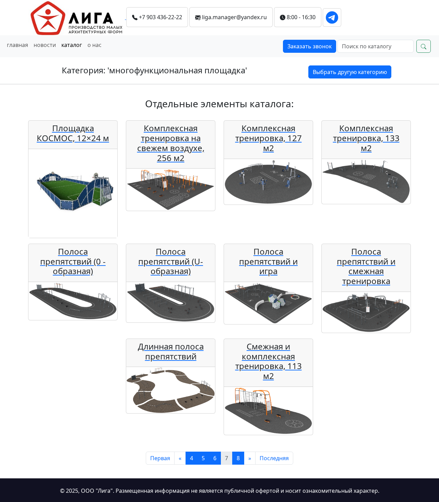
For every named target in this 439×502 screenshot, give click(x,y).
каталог (71, 45)
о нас (94, 45)
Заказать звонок (309, 46)
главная (17, 45)
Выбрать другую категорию (350, 72)
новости (45, 45)
